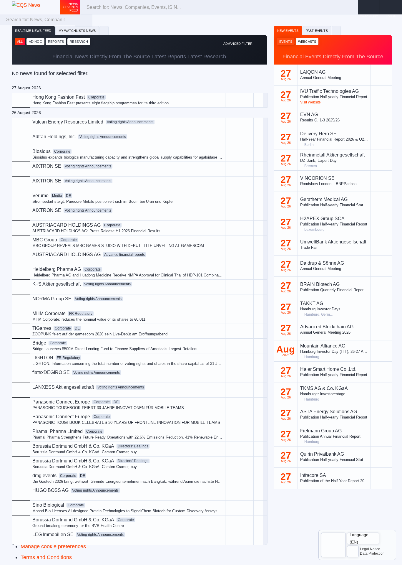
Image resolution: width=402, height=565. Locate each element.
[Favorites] (104, 30)
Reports (56, 41)
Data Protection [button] (372, 553)
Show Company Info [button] (216, 138)
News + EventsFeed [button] (70, 7)
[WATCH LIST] (369, 7)
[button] (391, 7)
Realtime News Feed (33, 30)
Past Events (317, 30)
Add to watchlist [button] (213, 128)
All (20, 41)
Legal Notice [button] (370, 549)
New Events (288, 30)
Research (79, 41)
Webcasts (307, 41)
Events (285, 41)
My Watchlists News (77, 30)
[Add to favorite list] (258, 169)
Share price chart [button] (214, 148)
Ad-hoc (35, 41)
